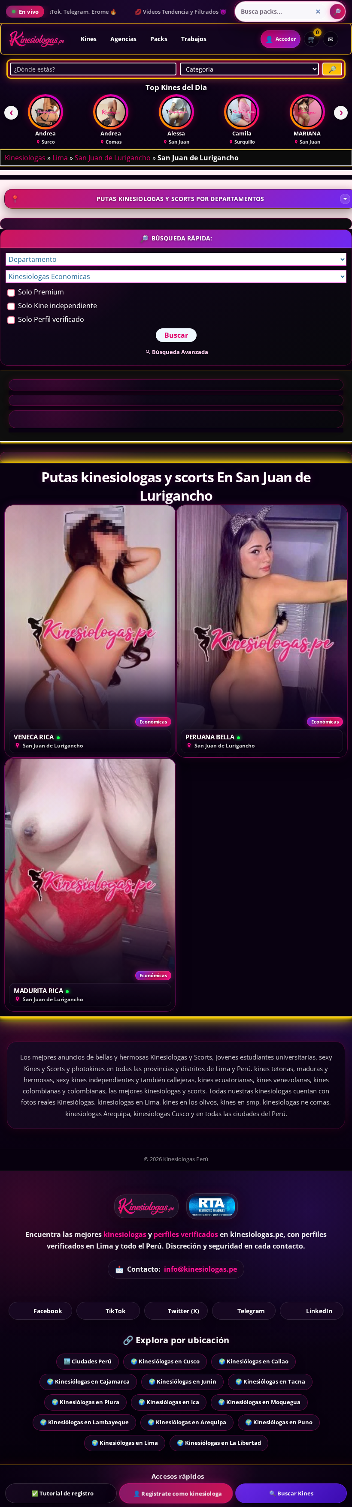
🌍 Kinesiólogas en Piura (85, 1402)
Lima (60, 157)
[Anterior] (11, 113)
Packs (158, 39)
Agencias (123, 39)
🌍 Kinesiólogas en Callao (253, 1361)
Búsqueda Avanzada (180, 352)
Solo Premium (40, 292)
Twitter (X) (183, 1310)
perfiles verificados (186, 1234)
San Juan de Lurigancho (113, 157)
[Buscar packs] (337, 11)
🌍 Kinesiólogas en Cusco (165, 1361)
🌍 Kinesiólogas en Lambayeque (84, 1422)
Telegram (251, 1310)
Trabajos (193, 39)
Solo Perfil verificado (50, 319)
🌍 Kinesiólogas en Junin (182, 1381)
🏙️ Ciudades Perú (88, 1361)
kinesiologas (124, 1234)
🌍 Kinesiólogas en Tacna (270, 1381)
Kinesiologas (25, 157)
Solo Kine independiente (56, 305)
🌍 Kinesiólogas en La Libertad (219, 1443)
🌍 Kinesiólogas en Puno (279, 1422)
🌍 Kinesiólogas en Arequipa (187, 1422)
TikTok (116, 1310)
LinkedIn (319, 1310)
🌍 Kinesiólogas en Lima (124, 1443)
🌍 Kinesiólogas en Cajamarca (88, 1381)
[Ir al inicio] (37, 39)
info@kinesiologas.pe (200, 1269)
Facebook (47, 1310)
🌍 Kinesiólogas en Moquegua (259, 1402)
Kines (89, 39)
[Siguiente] (341, 113)
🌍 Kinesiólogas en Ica (168, 1402)
